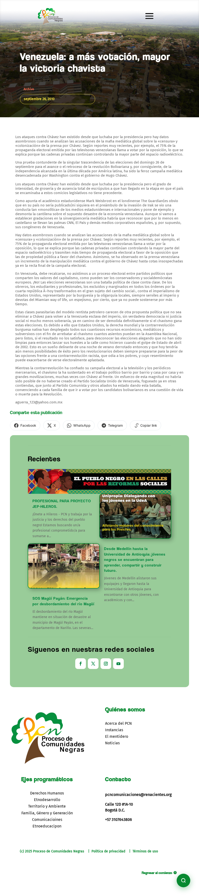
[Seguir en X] (93, 663)
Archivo (29, 89)
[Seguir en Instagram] (105, 663)
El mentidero (116, 736)
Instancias (114, 730)
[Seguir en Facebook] (80, 663)
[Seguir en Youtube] (118, 663)
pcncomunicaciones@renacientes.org (138, 794)
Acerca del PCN (118, 723)
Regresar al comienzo (157, 873)
